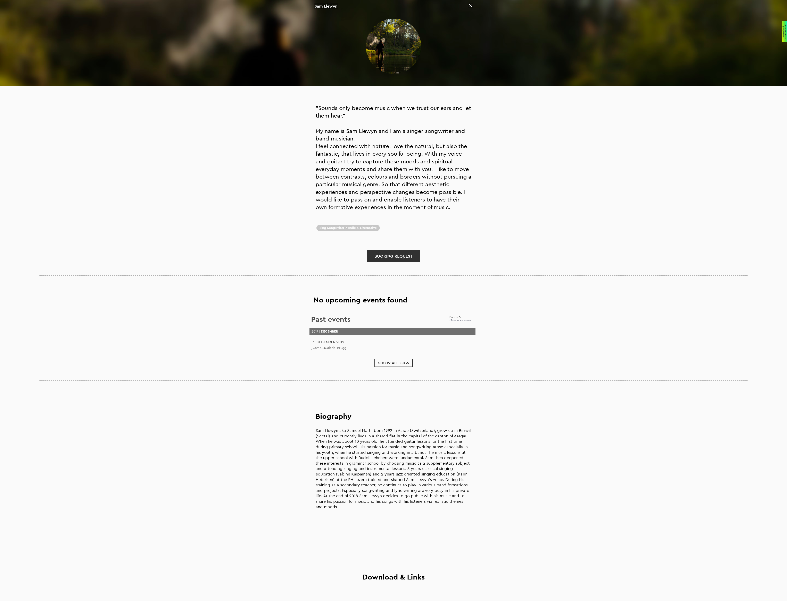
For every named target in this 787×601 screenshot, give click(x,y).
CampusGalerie (324, 348)
